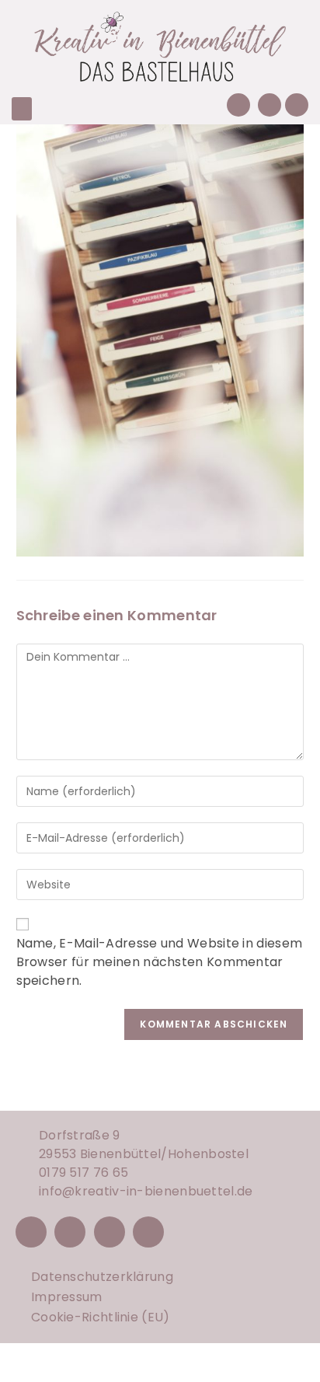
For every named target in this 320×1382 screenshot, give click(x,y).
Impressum (67, 1297)
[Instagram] (69, 1232)
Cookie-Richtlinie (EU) (100, 1317)
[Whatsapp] (296, 105)
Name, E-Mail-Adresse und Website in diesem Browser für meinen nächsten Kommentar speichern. (159, 961)
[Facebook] (31, 1232)
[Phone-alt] (238, 105)
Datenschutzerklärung (102, 1277)
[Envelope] (269, 105)
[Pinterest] (109, 1232)
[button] (22, 108)
